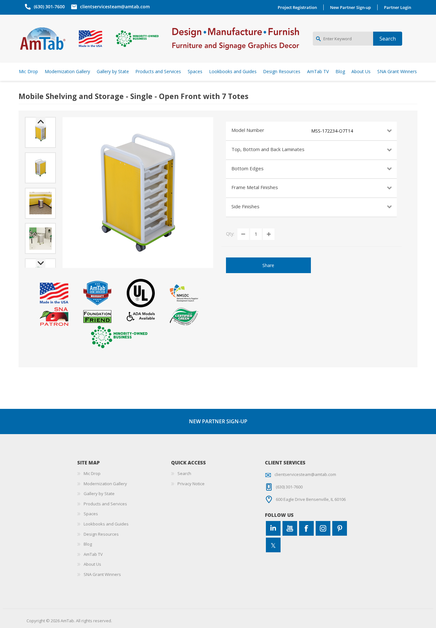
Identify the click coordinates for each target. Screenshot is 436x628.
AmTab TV (93, 554)
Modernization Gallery (105, 483)
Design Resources (101, 534)
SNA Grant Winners (102, 574)
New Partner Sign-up (350, 7)
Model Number (247, 130)
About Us (92, 564)
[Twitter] (273, 545)
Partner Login (397, 7)
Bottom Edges (247, 168)
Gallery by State (99, 493)
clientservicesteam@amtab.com (115, 7)
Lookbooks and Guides (106, 524)
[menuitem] (124, 474)
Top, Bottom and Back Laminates (267, 149)
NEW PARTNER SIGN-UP (218, 421)
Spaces (91, 514)
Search (184, 473)
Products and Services (105, 504)
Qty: (230, 234)
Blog (88, 544)
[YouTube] (289, 528)
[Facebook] (306, 528)
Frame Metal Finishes (254, 187)
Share (268, 265)
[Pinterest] (339, 528)
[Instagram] (323, 528)
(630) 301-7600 (49, 7)
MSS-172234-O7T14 (332, 131)
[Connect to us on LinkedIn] (273, 528)
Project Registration (297, 7)
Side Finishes (245, 206)
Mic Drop (92, 473)
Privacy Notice (191, 483)
